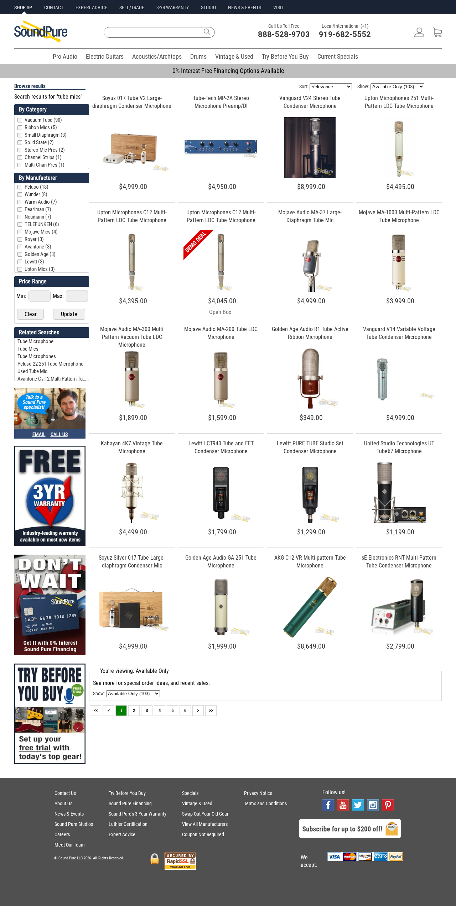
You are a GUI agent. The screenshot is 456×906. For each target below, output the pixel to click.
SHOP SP (23, 7)
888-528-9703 (284, 34)
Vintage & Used (234, 56)
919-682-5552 (345, 34)
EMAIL (39, 434)
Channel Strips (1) (43, 157)
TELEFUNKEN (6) (42, 224)
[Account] (419, 35)
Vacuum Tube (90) (43, 120)
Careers (62, 834)
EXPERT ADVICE (91, 7)
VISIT (278, 7)
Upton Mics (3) (40, 269)
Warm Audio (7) (41, 202)
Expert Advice (122, 834)
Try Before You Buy (285, 56)
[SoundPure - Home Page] (40, 40)
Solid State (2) (39, 142)
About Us (63, 803)
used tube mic (32, 371)
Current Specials (337, 56)
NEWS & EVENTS (244, 7)
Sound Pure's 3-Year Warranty (137, 814)
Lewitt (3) (34, 261)
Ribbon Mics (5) (41, 127)
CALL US (59, 434)
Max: (59, 296)
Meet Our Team (70, 845)
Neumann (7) (38, 217)
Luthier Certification (128, 824)
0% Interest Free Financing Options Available (228, 70)
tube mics (27, 349)
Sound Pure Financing (130, 803)
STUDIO (208, 7)
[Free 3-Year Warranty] (50, 497)
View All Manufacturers (205, 824)
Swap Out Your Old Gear (205, 814)
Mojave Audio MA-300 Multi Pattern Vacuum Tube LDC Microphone (132, 337)
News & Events (69, 814)
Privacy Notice (258, 793)
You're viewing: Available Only (134, 670)
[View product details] (131, 170)
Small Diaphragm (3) (46, 135)
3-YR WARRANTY (172, 7)
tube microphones (36, 356)
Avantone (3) (38, 246)
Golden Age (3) (40, 254)
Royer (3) (34, 239)
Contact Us (65, 793)
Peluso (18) (36, 187)
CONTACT (53, 7)
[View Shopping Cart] (437, 35)
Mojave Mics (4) (41, 232)
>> (211, 710)
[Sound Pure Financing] (50, 605)
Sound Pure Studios (74, 824)
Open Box (220, 312)
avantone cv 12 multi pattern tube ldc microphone (52, 379)
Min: (22, 296)
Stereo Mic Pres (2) (45, 150)
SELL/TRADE (131, 7)
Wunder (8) (36, 194)
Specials (190, 793)
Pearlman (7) (38, 209)
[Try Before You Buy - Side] (50, 714)
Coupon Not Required (203, 834)
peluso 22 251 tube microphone (50, 364)
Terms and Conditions (265, 803)
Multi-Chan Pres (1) (44, 165)
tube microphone (35, 341)
